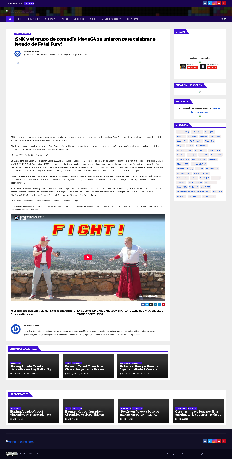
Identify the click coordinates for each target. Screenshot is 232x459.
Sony (181, 182)
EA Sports (201, 146)
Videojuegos (25, 33)
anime (209, 132)
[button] (222, 19)
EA (190, 146)
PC (199, 169)
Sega (216, 178)
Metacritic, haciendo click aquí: (206, 110)
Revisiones (34, 19)
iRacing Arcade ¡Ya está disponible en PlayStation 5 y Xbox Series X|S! (30, 369)
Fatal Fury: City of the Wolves (51, 55)
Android (197, 132)
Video (17, 33)
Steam (182, 187)
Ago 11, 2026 (183, 419)
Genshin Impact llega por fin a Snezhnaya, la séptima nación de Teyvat (198, 414)
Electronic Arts (184, 150)
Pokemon (182, 178)
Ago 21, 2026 (18, 419)
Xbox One (209, 196)
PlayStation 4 (201, 173)
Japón (204, 155)
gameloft (200, 150)
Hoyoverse (215, 150)
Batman (192, 136)
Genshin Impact (181, 408)
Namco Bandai (199, 159)
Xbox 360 (194, 196)
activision (183, 132)
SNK (72, 55)
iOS (181, 155)
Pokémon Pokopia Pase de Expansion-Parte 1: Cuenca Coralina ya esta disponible (139, 369)
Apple (181, 136)
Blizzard (215, 136)
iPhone (191, 155)
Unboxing (79, 19)
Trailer (193, 187)
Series (68, 363)
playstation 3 (184, 173)
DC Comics (196, 141)
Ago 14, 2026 (128, 419)
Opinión (64, 19)
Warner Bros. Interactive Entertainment (193, 192)
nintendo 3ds (198, 164)
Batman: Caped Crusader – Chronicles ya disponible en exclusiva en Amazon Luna (84, 369)
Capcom (182, 141)
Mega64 (67, 55)
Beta (203, 136)
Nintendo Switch (185, 169)
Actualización (125, 363)
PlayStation (212, 169)
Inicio (20, 19)
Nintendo (183, 164)
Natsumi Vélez (33, 52)
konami (216, 155)
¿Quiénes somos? (111, 19)
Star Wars (210, 182)
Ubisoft (206, 187)
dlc (180, 146)
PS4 (194, 178)
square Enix (195, 182)
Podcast (50, 19)
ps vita (204, 178)
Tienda (93, 19)
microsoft (183, 159)
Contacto (132, 19)
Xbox (181, 196)
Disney (209, 141)
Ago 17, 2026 (73, 419)
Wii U (217, 192)
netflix (213, 159)
